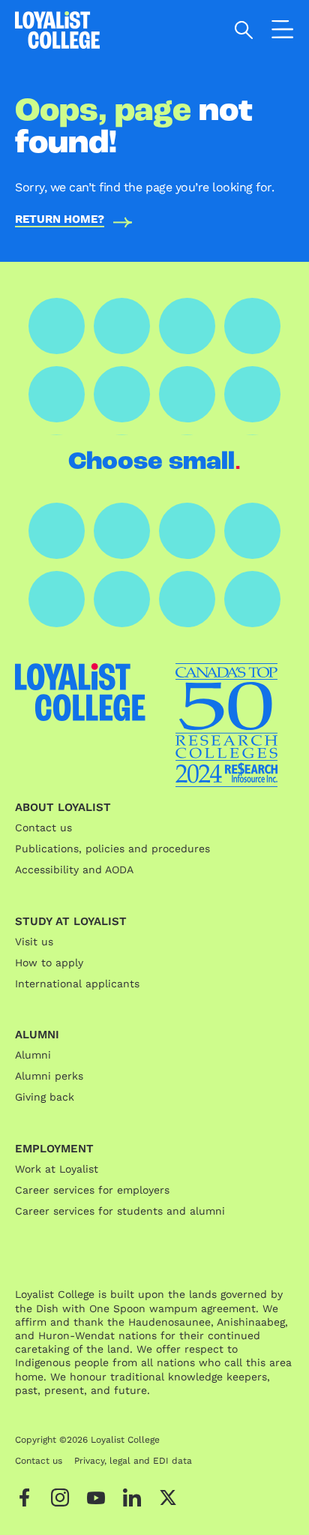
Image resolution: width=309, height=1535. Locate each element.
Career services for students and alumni (120, 1211)
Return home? (59, 220)
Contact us (43, 828)
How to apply (49, 963)
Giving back (44, 1097)
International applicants (77, 984)
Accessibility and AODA (74, 870)
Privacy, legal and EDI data (133, 1460)
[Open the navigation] (283, 32)
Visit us (34, 942)
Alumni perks (49, 1076)
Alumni (33, 1055)
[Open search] (244, 30)
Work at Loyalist (56, 1169)
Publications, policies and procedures (112, 849)
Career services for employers (92, 1190)
